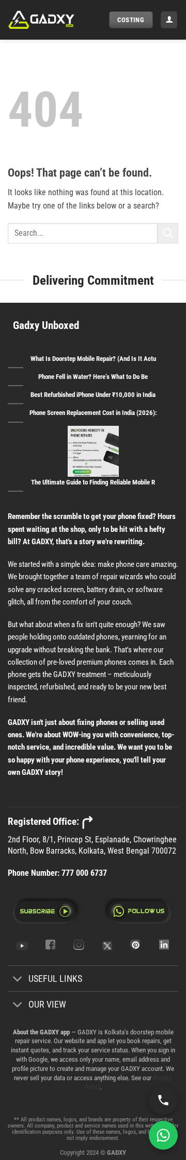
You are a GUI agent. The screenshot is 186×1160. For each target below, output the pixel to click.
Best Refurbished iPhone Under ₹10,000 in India (93, 395)
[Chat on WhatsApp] (163, 1135)
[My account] (169, 19)
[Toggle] (18, 979)
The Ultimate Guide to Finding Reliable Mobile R (93, 482)
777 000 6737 (84, 873)
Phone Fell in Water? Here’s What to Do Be (93, 376)
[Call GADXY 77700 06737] (163, 1100)
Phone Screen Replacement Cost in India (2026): (93, 413)
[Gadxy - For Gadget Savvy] (54, 20)
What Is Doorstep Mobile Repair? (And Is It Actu (93, 358)
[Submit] (168, 233)
